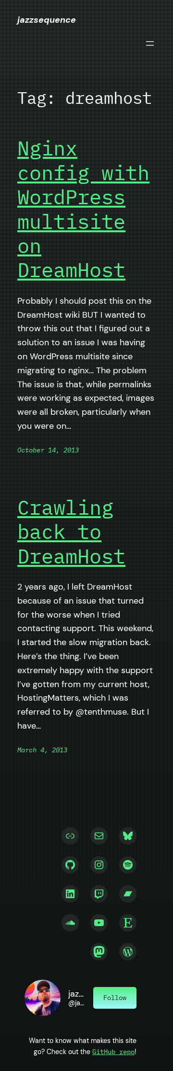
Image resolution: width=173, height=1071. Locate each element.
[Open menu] (150, 43)
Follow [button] (114, 997)
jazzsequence (46, 20)
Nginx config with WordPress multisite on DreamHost (83, 209)
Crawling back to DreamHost (71, 531)
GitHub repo (113, 1051)
